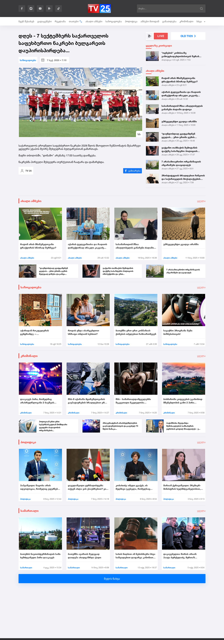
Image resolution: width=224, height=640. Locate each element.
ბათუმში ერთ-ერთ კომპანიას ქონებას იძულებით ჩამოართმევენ (136, 332)
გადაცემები (44, 21)
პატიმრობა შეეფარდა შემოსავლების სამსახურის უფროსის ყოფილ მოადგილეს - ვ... (183, 426)
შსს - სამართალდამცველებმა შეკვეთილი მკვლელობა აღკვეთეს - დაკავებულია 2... (133, 401)
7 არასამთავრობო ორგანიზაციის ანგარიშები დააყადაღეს (181, 163)
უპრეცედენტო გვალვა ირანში (179, 121)
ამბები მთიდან (150, 21)
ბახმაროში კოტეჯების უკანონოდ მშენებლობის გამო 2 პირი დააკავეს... (182, 401)
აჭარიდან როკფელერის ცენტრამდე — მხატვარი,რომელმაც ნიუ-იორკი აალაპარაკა (39, 332)
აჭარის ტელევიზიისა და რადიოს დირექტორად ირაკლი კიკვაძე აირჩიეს (181, 94)
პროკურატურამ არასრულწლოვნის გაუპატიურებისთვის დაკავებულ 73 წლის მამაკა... (120, 426)
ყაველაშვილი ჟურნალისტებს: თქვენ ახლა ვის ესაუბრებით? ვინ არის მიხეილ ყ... (87, 487)
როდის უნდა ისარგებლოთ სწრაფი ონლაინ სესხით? (83, 332)
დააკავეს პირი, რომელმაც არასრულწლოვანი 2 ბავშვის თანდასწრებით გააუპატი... (37, 401)
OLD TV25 (187, 36)
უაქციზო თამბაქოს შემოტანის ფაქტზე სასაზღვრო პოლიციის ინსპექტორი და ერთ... (179, 149)
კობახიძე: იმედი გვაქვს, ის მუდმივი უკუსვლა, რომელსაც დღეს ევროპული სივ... (133, 487)
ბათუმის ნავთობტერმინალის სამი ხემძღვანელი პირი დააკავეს (40, 556)
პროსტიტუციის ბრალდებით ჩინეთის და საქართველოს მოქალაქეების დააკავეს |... (183, 177)
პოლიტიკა (131, 21)
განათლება (169, 21)
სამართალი (29, 510)
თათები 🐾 (75, 21)
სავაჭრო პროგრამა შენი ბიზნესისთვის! (177, 332)
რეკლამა (60, 21)
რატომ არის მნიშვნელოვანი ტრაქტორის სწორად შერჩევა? (180, 80)
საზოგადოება (113, 21)
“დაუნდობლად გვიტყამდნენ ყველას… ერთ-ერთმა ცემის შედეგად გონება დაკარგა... (178, 135)
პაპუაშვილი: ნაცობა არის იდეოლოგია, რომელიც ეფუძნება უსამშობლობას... (39, 487)
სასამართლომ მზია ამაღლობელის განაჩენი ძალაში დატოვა (182, 107)
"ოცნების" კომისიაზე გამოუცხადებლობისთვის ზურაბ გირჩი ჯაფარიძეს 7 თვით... (180, 54)
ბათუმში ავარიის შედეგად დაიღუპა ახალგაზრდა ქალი (84, 556)
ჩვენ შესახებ (26, 21)
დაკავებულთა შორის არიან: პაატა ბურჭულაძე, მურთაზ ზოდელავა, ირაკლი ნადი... (180, 556)
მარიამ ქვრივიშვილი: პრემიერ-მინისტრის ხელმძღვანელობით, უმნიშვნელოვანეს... (182, 487)
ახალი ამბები (93, 21)
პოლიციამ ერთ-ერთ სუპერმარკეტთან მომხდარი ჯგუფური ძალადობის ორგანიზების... (53, 426)
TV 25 (28, 170)
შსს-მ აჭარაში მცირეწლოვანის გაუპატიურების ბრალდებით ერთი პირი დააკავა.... (88, 401)
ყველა (201, 201)
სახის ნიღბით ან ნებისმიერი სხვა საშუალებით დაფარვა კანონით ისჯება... (135, 556)
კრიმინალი (186, 21)
